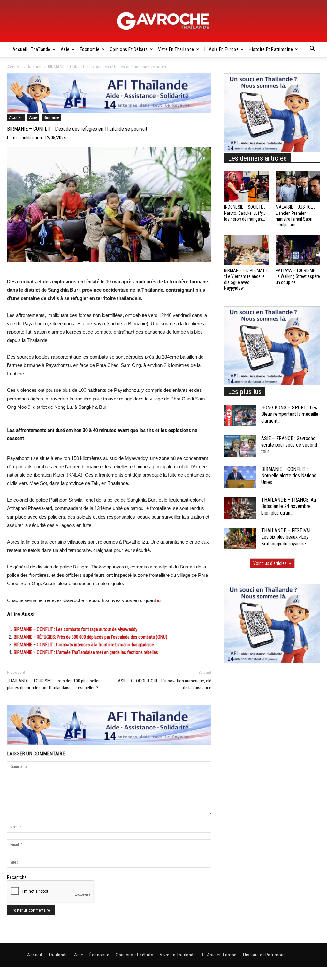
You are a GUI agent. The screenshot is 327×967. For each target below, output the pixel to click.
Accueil (19, 49)
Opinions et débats (129, 49)
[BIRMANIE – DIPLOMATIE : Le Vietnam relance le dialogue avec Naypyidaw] (246, 250)
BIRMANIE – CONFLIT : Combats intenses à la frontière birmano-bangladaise (84, 645)
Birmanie (51, 117)
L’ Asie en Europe (221, 49)
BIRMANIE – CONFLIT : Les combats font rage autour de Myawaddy (75, 629)
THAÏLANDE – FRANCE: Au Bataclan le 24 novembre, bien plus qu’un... (288, 506)
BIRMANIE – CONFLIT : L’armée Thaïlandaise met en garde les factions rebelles (86, 652)
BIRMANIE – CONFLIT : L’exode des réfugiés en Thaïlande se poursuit (77, 129)
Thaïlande (40, 49)
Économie (90, 49)
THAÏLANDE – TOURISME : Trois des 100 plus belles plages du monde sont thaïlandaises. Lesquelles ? (54, 684)
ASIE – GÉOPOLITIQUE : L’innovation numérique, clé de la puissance (164, 684)
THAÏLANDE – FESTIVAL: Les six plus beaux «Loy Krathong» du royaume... (287, 537)
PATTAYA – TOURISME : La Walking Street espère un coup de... (298, 276)
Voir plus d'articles (270, 563)
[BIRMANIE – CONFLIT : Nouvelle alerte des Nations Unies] (240, 477)
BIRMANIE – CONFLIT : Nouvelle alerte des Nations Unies (288, 476)
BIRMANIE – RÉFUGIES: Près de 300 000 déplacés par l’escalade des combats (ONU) (90, 637)
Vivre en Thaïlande (176, 49)
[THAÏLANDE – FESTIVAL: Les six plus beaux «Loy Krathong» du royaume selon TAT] (240, 539)
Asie (65, 49)
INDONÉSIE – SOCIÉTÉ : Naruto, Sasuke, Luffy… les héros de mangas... (244, 213)
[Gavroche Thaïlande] (163, 21)
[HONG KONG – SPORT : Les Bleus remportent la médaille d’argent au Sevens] (240, 416)
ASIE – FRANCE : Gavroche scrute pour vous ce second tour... (289, 445)
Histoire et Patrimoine (271, 49)
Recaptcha (17, 877)
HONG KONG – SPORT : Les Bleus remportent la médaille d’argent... (289, 414)
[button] (312, 49)
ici (159, 600)
